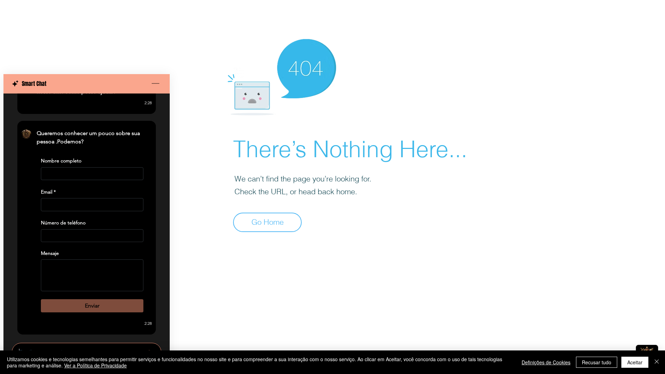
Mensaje (50, 253)
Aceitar (634, 362)
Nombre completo (61, 161)
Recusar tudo (596, 362)
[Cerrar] (657, 362)
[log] (86, 216)
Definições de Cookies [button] (546, 362)
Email (48, 192)
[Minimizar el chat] (155, 83)
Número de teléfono (63, 223)
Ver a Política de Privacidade (95, 365)
